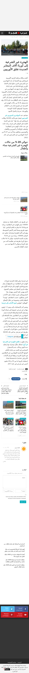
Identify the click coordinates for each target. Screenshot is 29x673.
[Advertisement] (14, 15)
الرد (4, 461)
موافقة (7, 669)
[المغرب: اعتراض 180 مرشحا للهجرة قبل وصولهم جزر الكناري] (8, 421)
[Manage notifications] (4, 668)
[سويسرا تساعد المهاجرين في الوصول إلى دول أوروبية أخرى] (23, 208)
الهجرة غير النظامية (12, 369)
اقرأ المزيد (14, 671)
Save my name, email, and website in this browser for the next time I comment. (16, 497)
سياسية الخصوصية (12, 662)
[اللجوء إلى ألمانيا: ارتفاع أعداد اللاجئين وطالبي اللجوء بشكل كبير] (23, 158)
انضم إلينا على (14, 336)
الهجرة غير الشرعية (20, 369)
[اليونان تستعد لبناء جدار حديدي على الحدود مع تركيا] (23, 199)
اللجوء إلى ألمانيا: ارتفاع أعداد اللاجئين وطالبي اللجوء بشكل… (11, 157)
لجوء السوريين (24, 371)
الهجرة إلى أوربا (24, 57)
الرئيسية (19, 662)
